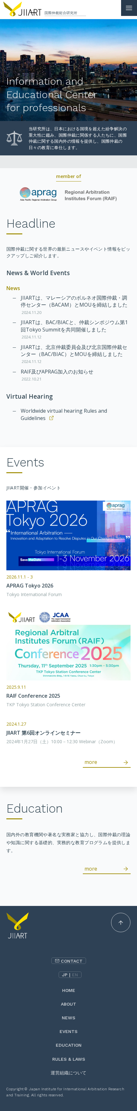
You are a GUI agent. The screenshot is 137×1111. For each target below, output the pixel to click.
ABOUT (68, 1004)
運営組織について (68, 1072)
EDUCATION (69, 1045)
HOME (68, 990)
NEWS (68, 1017)
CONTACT (72, 961)
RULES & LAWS (68, 1059)
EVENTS (68, 1031)
